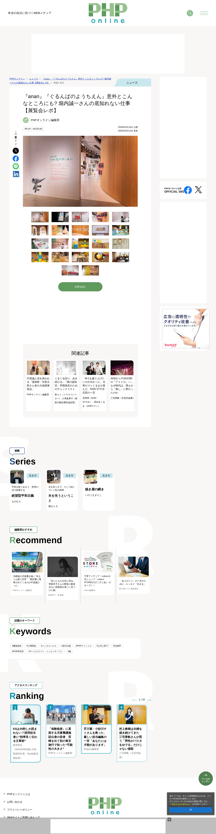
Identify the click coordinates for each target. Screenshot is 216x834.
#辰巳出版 (66, 646)
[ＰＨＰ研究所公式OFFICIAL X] (198, 189)
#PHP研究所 (18, 651)
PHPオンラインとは (18, 794)
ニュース (132, 82)
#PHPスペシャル (84, 646)
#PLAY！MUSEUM (33, 129)
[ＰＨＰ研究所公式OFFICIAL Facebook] (188, 190)
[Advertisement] (108, 54)
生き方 (33, 475)
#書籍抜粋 (17, 646)
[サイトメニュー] (204, 13)
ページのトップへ (206, 780)
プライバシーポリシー (180, 804)
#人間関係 (31, 646)
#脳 (69, 651)
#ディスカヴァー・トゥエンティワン (46, 651)
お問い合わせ (14, 802)
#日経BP (117, 646)
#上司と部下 (102, 646)
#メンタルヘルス (48, 646)
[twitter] (16, 150)
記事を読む (80, 286)
